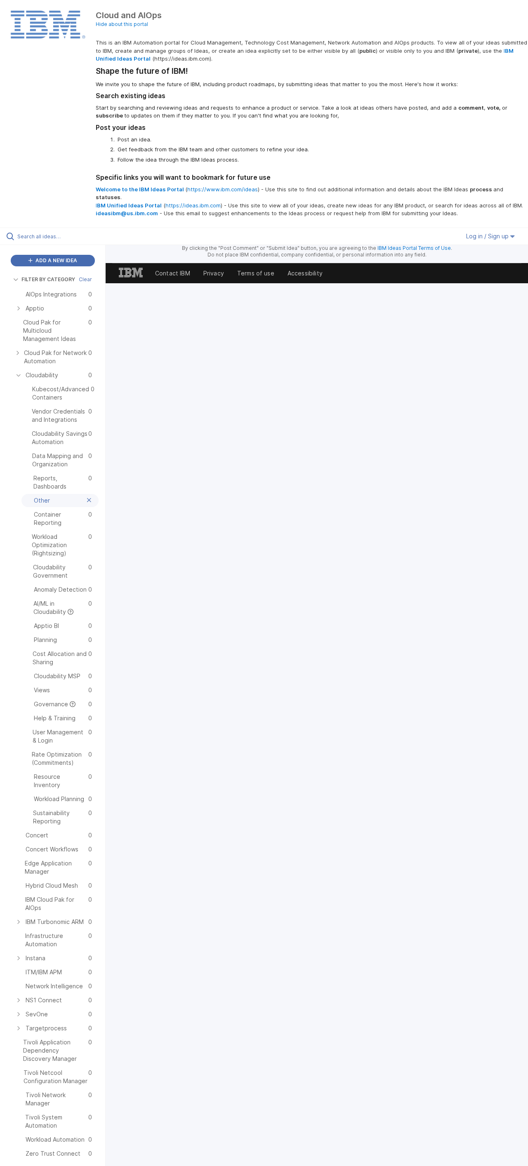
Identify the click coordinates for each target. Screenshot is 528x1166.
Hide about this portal (122, 24)
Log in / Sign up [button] (488, 236)
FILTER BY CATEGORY (48, 279)
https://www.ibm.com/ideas (222, 189)
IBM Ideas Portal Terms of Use (414, 248)
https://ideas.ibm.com (193, 205)
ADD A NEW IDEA (55, 260)
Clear (85, 279)
